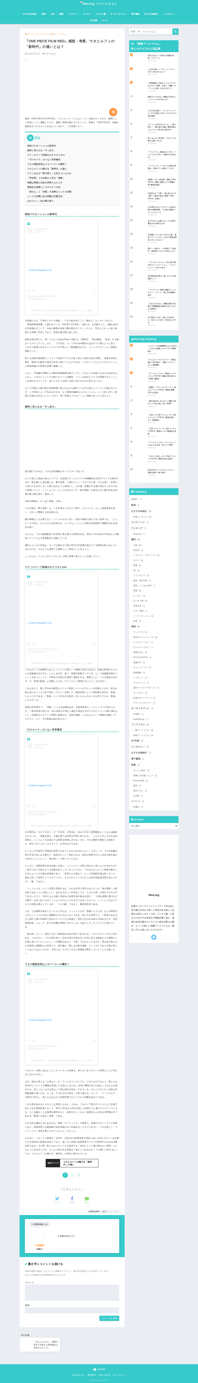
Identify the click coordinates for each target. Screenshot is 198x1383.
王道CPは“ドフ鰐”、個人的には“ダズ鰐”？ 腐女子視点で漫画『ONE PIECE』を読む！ (162, 196)
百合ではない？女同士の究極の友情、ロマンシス (161, 56)
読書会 (138, 807)
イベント (137, 801)
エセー (136, 499)
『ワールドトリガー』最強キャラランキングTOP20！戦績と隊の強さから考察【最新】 (162, 376)
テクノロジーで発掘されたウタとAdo (46, 155)
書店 (136, 785)
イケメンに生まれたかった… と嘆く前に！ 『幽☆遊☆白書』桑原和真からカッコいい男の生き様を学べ (162, 127)
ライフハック (139, 522)
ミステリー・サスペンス (146, 555)
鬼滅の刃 (139, 662)
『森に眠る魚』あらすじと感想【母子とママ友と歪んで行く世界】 (162, 402)
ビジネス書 (101, 14)
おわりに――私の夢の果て (40, 201)
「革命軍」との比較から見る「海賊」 (46, 178)
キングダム (140, 692)
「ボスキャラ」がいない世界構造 (43, 159)
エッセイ (87, 14)
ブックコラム (140, 724)
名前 (27, 1305)
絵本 (136, 621)
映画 (135, 505)
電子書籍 (135, 14)
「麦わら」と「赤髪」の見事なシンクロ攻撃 (49, 192)
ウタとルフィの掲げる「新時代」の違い (47, 169)
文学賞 (138, 796)
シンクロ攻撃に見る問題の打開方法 (44, 196)
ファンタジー (141, 575)
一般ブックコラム (143, 730)
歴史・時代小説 (141, 580)
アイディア (138, 528)
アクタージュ (141, 682)
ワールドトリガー (142, 647)
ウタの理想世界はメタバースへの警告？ (47, 164)
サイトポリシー (120, 1375)
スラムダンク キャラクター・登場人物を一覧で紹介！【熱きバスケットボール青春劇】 (162, 362)
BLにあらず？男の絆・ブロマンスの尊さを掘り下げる (162, 139)
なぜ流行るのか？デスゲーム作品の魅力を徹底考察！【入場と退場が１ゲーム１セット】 (162, 209)
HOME (100, 1369)
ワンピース (140, 632)
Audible (138, 714)
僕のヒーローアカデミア (146, 687)
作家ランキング (142, 517)
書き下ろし (140, 790)
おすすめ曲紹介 (151, 14)
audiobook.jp (140, 719)
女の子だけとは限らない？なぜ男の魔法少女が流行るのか (162, 222)
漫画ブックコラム (110, 1211)
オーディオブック (118, 14)
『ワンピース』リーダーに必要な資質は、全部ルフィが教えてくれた (162, 167)
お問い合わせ (104, 1375)
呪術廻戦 (139, 672)
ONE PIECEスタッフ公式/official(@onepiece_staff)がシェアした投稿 (61, 310)
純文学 (138, 550)
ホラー (138, 560)
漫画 (44, 14)
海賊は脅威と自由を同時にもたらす (44, 182)
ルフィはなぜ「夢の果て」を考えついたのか (49, 173)
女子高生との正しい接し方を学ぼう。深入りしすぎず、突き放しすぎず (162, 320)
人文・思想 (139, 611)
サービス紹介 (141, 770)
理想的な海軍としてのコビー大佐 (43, 187)
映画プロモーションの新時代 (41, 146)
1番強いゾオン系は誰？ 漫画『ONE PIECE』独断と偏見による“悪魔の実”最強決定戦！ (162, 182)
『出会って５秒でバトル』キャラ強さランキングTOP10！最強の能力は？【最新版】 (162, 417)
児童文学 (139, 606)
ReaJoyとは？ (78, 1375)
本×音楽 (93, 20)
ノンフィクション (143, 616)
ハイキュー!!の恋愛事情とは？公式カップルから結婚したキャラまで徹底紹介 (162, 348)
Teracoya (138, 534)
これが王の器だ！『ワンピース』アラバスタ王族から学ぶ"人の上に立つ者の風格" (162, 113)
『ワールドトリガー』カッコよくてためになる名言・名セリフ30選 (162, 443)
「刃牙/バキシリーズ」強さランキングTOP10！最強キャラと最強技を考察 (162, 431)
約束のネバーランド (144, 698)
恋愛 (61, 14)
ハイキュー (140, 677)
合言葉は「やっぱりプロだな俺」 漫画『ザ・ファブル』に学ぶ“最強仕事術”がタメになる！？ (162, 237)
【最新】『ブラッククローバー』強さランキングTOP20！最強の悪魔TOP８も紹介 (162, 390)
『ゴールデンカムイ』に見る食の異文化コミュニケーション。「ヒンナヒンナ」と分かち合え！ (162, 265)
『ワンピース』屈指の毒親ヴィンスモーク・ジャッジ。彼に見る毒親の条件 (162, 292)
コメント (29, 1282)
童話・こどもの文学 (143, 585)
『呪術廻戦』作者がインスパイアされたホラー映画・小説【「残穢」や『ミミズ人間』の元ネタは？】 (162, 85)
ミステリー (73, 14)
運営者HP (91, 1375)
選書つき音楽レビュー (145, 775)
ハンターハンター (142, 642)
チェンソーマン (142, 667)
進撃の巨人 (140, 652)
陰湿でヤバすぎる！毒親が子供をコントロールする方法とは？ (162, 98)
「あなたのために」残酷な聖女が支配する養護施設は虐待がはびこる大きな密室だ (162, 306)
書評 (135, 539)
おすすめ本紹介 (30, 14)
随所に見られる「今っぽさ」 (41, 150)
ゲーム (105, 20)
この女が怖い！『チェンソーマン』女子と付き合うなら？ (162, 70)
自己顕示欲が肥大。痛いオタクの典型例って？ (162, 277)
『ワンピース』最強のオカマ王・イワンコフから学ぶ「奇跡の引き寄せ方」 (162, 154)
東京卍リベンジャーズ (145, 637)
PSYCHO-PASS (142, 657)
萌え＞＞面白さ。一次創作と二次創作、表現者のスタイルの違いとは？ (162, 249)
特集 (135, 765)
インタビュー (169, 14)
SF (136, 570)
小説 (53, 14)
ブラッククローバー (144, 703)
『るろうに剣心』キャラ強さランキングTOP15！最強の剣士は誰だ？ (162, 457)
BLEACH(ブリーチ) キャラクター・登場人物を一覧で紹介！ (162, 471)
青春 (137, 565)
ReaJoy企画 (140, 780)
